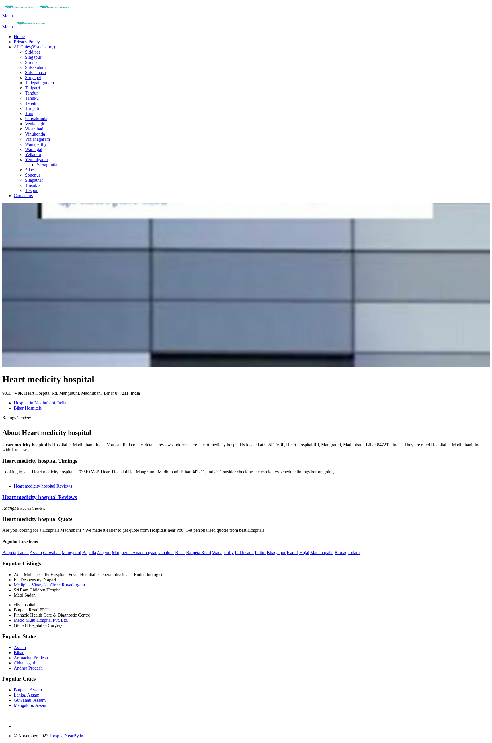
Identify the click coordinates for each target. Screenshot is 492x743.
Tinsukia (32, 185)
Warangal (33, 149)
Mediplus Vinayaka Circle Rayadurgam (49, 584)
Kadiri (292, 552)
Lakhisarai (244, 552)
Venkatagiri (35, 123)
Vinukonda (35, 134)
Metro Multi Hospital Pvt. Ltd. (41, 620)
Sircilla (31, 62)
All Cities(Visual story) (34, 46)
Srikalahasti (35, 72)
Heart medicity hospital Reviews (39, 497)
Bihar (180, 552)
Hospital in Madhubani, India (40, 402)
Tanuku (32, 98)
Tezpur (31, 190)
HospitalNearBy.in (66, 735)
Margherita (122, 552)
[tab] (246, 497)
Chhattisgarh (25, 662)
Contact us (23, 195)
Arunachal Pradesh (31, 657)
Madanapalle (321, 552)
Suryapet (33, 77)
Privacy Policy (27, 41)
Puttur (260, 552)
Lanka (23, 552)
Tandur (31, 93)
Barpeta (9, 552)
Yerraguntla (46, 164)
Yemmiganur (36, 159)
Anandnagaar (144, 552)
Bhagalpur (276, 552)
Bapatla (89, 552)
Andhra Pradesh (28, 668)
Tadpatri (32, 87)
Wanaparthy (36, 144)
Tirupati (32, 108)
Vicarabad (34, 128)
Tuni (29, 113)
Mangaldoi (71, 552)
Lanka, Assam (26, 695)
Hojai (304, 552)
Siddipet (32, 52)
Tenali (30, 103)
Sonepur (32, 175)
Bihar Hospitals (28, 408)
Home (19, 36)
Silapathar (34, 180)
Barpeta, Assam (28, 689)
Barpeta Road (198, 552)
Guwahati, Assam (30, 700)
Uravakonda (36, 118)
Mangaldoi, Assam (30, 705)
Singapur (33, 57)
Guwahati (52, 552)
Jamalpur (166, 552)
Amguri (104, 552)
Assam (36, 552)
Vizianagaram (37, 139)
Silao (29, 169)
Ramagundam (347, 552)
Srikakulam (35, 67)
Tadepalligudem (39, 82)
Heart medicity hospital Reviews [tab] (43, 486)
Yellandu (33, 154)
